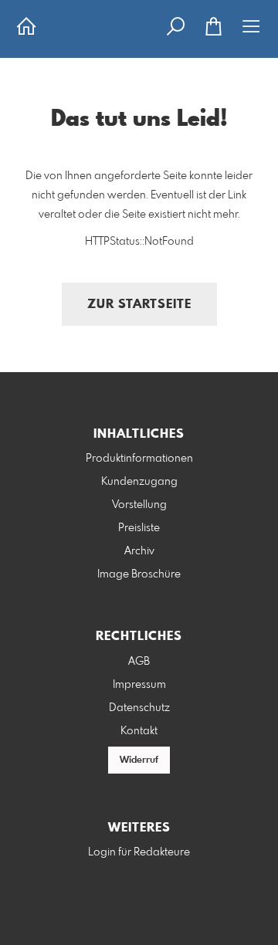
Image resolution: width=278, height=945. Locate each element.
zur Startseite (139, 304)
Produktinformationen (139, 458)
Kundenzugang (139, 481)
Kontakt (139, 731)
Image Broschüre (139, 574)
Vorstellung (139, 505)
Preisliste (139, 528)
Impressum (139, 684)
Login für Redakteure (139, 852)
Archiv (139, 551)
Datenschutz (139, 708)
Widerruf (139, 760)
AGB (139, 661)
